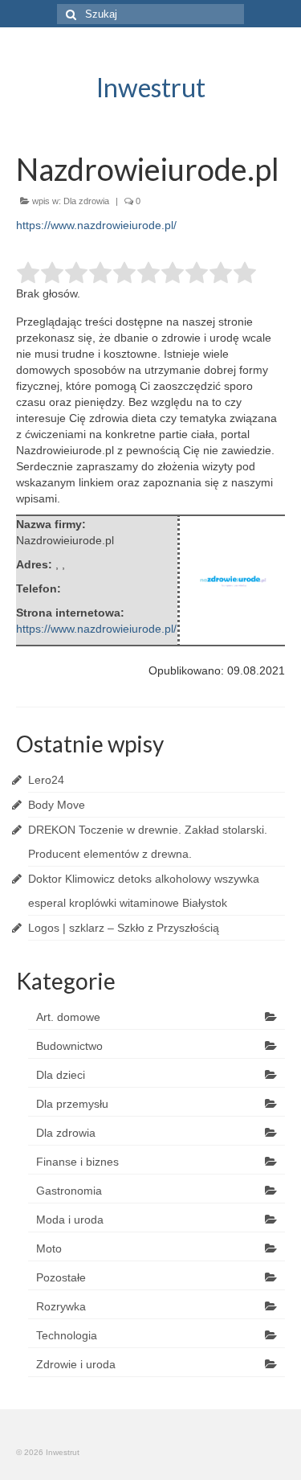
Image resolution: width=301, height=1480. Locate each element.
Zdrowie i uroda (76, 1364)
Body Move (56, 804)
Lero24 (46, 779)
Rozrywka (61, 1306)
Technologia (66, 1335)
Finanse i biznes (77, 1161)
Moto (49, 1248)
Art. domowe (68, 1017)
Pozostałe (61, 1277)
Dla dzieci (60, 1074)
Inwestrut (150, 87)
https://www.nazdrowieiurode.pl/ (96, 225)
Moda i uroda (70, 1219)
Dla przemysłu (72, 1103)
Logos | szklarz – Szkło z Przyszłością (123, 927)
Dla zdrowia (86, 201)
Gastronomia (69, 1190)
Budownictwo (69, 1045)
